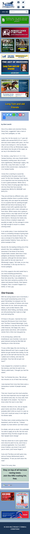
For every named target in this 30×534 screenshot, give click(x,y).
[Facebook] (18, 2)
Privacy (16, 527)
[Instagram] (18, 7)
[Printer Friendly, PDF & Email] (15, 485)
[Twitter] (23, 2)
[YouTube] (23, 7)
